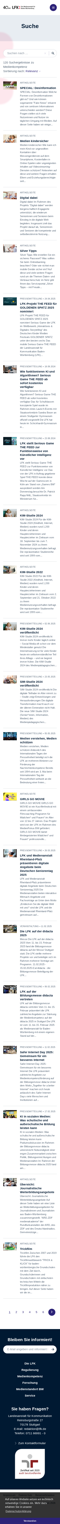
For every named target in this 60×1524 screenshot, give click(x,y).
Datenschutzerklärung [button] (18, 1511)
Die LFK (30, 1363)
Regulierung (30, 1370)
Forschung (30, 1382)
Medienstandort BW (30, 1389)
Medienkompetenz (30, 1376)
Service (30, 1395)
